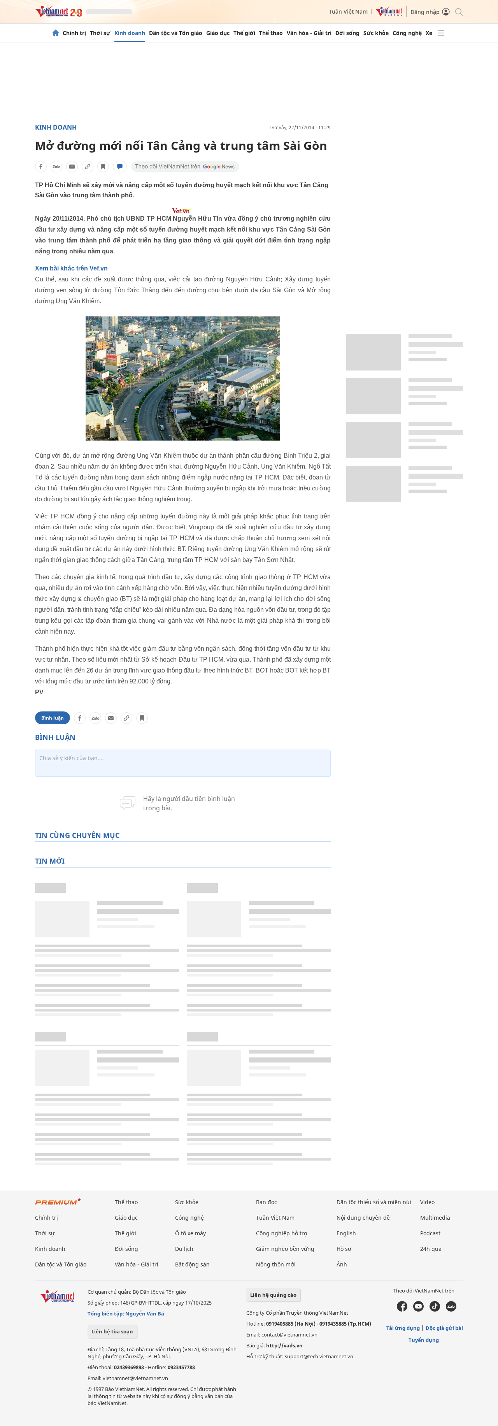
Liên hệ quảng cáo (273, 1294)
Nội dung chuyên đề (363, 1217)
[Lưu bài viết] (103, 166)
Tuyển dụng (424, 1339)
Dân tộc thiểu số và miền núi (374, 1202)
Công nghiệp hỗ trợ (281, 1233)
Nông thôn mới (276, 1264)
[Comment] (120, 166)
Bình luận (52, 718)
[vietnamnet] (58, 15)
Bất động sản (192, 1264)
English (346, 1233)
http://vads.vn (284, 1345)
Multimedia (435, 1217)
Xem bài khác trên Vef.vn (71, 268)
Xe (429, 33)
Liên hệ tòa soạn (112, 1331)
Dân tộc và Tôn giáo (175, 33)
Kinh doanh (129, 33)
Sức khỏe (376, 33)
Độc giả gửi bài (444, 1327)
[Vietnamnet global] (389, 14)
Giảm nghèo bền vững (285, 1248)
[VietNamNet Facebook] (402, 1309)
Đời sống (347, 33)
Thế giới (244, 33)
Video (427, 1202)
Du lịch (184, 1248)
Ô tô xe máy (190, 1233)
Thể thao (271, 33)
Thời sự (100, 33)
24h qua (431, 1248)
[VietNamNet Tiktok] (435, 1309)
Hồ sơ (344, 1248)
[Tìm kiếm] (458, 11)
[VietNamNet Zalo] (451, 1309)
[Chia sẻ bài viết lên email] (72, 166)
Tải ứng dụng (403, 1327)
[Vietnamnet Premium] (58, 1205)
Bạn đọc (266, 1202)
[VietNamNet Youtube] (418, 1309)
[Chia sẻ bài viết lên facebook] (41, 166)
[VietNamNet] (56, 33)
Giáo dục (218, 33)
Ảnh (342, 1264)
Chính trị (74, 33)
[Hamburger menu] (440, 33)
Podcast (430, 1233)
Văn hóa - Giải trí (309, 33)
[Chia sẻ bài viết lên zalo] (56, 166)
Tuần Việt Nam (348, 11)
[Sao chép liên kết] (87, 166)
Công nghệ (407, 33)
